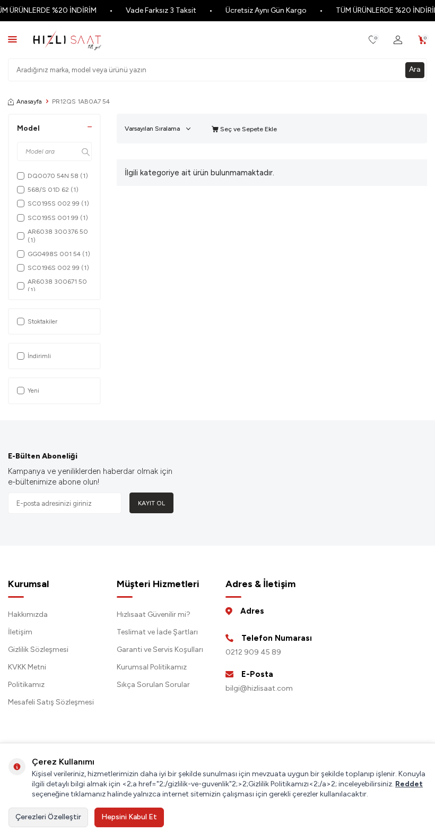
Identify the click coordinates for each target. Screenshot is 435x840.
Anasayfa (29, 101)
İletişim (20, 632)
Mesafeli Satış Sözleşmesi (51, 702)
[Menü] (12, 39)
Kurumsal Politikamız (152, 667)
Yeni (33, 390)
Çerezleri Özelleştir (48, 816)
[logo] (67, 39)
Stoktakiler (42, 321)
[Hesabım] (398, 40)
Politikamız (26, 684)
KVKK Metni (27, 667)
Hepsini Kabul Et (129, 816)
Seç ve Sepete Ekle (248, 129)
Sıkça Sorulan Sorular (153, 684)
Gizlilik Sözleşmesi (38, 649)
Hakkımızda (28, 614)
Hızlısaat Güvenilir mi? (153, 614)
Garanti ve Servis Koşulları (160, 649)
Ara (415, 69)
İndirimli (39, 356)
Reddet (409, 783)
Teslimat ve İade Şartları (157, 632)
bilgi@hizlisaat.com (259, 688)
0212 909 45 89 (253, 652)
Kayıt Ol (151, 503)
